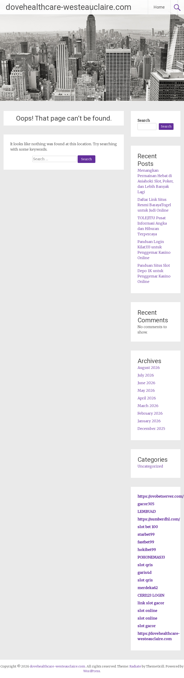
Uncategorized (150, 466)
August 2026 (149, 367)
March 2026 (148, 405)
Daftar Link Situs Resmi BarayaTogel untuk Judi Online (154, 204)
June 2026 (146, 383)
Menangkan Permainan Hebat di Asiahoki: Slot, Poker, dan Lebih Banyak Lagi (155, 181)
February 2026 (150, 413)
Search (144, 120)
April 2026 (147, 398)
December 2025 (151, 428)
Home (159, 7)
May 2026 (146, 390)
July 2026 (146, 375)
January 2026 (149, 421)
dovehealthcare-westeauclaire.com (68, 7)
